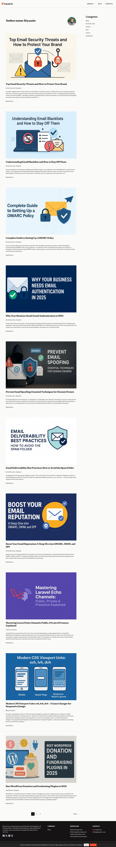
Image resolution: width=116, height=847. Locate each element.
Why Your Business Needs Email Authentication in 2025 (34, 315)
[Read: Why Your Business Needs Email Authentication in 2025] (41, 289)
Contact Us (109, 3)
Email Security (10, 88)
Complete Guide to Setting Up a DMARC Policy (30, 238)
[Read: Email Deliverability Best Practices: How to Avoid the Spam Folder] (41, 441)
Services (90, 3)
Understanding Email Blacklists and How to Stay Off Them (36, 162)
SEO (87, 30)
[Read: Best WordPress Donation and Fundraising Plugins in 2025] (41, 759)
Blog (100, 3)
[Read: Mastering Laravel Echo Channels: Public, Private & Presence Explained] (41, 596)
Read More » (10, 101)
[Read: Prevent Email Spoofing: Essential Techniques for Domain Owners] (41, 365)
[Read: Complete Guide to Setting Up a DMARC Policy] (41, 211)
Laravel (8, 630)
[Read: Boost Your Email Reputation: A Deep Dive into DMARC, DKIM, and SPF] (41, 517)
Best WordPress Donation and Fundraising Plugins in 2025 (36, 786)
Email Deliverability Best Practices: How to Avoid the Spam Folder (40, 468)
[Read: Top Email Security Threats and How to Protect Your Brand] (41, 57)
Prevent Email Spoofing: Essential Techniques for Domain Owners (40, 391)
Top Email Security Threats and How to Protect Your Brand (36, 84)
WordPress (9, 790)
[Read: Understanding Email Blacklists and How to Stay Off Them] (41, 135)
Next (75, 814)
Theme (88, 33)
